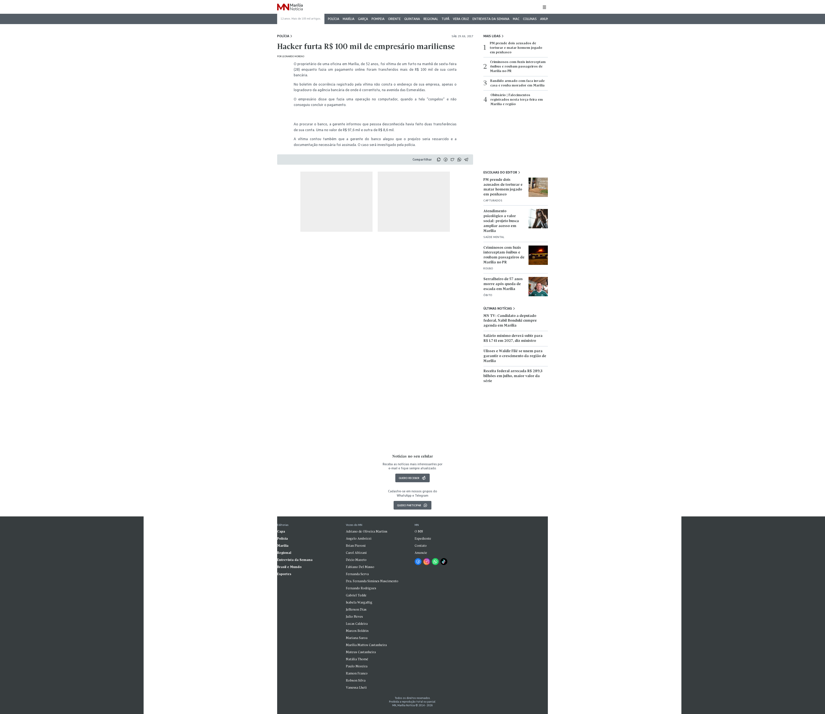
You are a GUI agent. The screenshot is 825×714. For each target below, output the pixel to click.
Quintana (412, 19)
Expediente (423, 538)
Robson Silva (355, 680)
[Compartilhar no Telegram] (466, 159)
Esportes (284, 574)
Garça (363, 19)
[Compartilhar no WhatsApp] (459, 159)
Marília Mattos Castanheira (366, 645)
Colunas (530, 19)
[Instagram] (426, 561)
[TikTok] (443, 561)
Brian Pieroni (356, 546)
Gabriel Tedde (356, 595)
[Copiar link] (438, 159)
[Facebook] (418, 561)
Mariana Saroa (356, 638)
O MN (419, 531)
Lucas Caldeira (357, 624)
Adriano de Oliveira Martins (366, 531)
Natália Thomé (357, 659)
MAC (516, 19)
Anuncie (546, 19)
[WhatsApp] (435, 561)
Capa (281, 531)
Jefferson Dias (356, 609)
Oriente (394, 19)
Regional (430, 19)
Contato (421, 546)
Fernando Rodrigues (361, 588)
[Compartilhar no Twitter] (452, 159)
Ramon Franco (357, 673)
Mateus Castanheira (361, 652)
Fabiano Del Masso (360, 567)
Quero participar (409, 505)
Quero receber (409, 478)
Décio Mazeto (356, 560)
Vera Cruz (461, 19)
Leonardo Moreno (293, 56)
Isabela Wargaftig (359, 602)
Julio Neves (354, 617)
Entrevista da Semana (490, 19)
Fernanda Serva (357, 574)
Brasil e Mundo (289, 567)
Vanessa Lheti (356, 687)
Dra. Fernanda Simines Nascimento (372, 581)
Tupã (445, 19)
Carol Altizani (356, 553)
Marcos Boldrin (357, 631)
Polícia (333, 19)
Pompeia (378, 19)
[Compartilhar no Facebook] (445, 159)
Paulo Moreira (356, 666)
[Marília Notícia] (290, 7)
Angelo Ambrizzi (358, 538)
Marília (348, 19)
